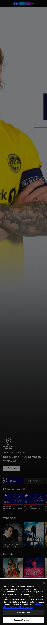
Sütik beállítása (23, 612)
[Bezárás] (44, 583)
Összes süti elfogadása (23, 620)
